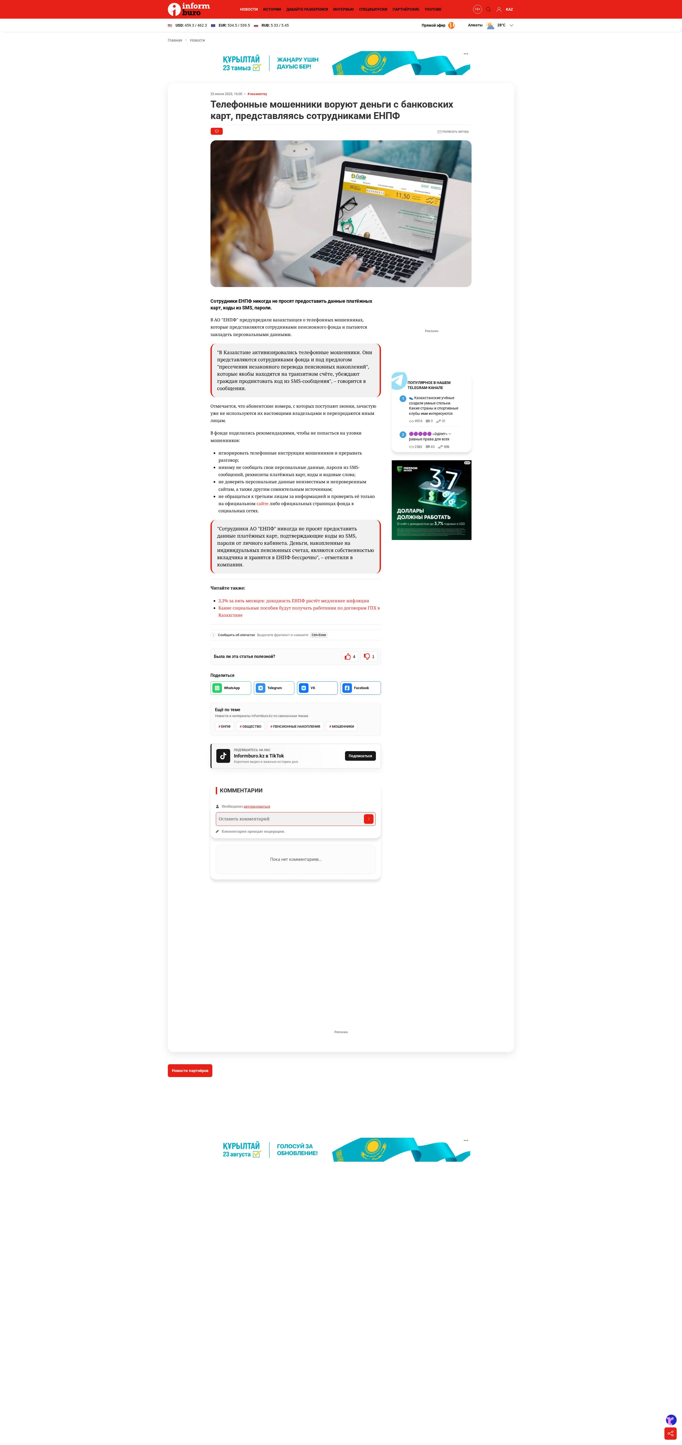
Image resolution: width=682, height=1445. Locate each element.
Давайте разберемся (307, 9)
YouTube (433, 9)
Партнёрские (406, 9)
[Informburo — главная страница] (190, 9)
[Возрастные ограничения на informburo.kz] (477, 9)
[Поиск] (487, 9)
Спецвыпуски (373, 9)
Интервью (343, 9)
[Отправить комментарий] (369, 819)
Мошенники (343, 726)
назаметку (258, 94)
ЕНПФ (226, 726)
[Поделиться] (670, 1433)
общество (251, 726)
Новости (249, 9)
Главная (175, 40)
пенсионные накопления (296, 726)
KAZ (509, 9)
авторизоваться (257, 806)
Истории (272, 9)
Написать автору (455, 131)
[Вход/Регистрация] (498, 9)
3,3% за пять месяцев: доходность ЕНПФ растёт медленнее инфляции (293, 601)
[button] (491, 25)
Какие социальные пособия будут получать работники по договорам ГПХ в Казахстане (299, 611)
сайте (263, 503)
